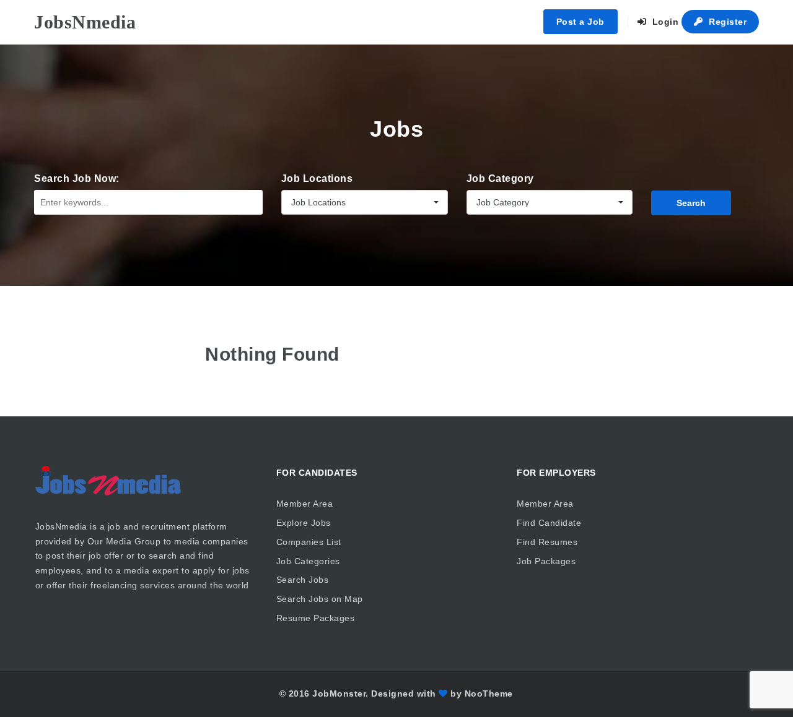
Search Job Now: (77, 178)
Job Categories (308, 561)
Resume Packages (315, 618)
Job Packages (546, 561)
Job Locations (317, 178)
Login (663, 22)
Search (691, 203)
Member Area (304, 504)
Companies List (308, 542)
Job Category (500, 178)
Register (726, 22)
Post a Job (580, 22)
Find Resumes (547, 542)
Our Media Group (124, 541)
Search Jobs (302, 580)
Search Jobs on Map (319, 599)
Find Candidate (549, 523)
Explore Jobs (303, 523)
